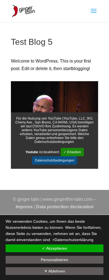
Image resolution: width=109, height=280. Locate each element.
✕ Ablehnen (54, 271)
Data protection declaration (65, 206)
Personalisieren (54, 259)
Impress (24, 206)
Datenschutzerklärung (73, 239)
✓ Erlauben (72, 152)
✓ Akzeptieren (54, 248)
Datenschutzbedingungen (54, 160)
